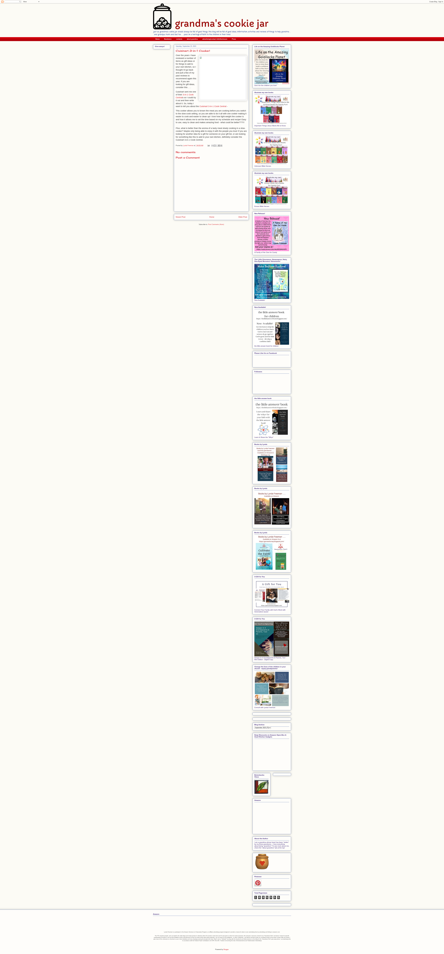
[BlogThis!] (215, 145)
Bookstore (167, 39)
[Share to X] (217, 145)
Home (157, 39)
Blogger (226, 949)
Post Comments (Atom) (216, 224)
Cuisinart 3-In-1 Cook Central (212, 106)
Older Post (242, 217)
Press (234, 39)
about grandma (192, 39)
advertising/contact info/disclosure (214, 39)
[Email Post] (208, 145)
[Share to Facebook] (219, 145)
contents (179, 39)
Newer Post (180, 217)
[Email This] (212, 145)
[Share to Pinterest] (221, 145)
